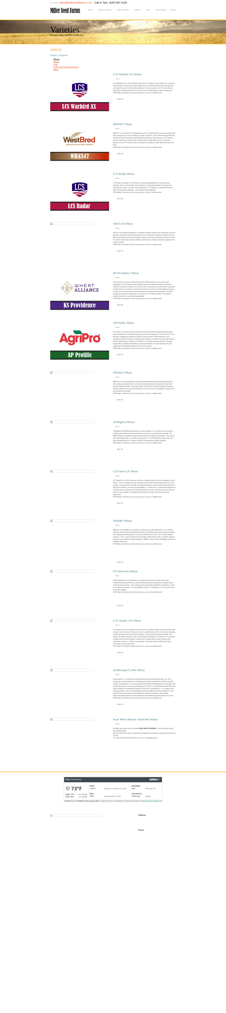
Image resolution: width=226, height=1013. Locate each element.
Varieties (137, 10)
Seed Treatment (123, 10)
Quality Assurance (105, 10)
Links (148, 10)
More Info (120, 99)
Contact (173, 10)
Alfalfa (56, 62)
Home (90, 10)
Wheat (56, 59)
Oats (55, 64)
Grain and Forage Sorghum (66, 67)
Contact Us (157, 861)
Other (55, 70)
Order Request (161, 10)
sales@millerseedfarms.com (75, 2)
